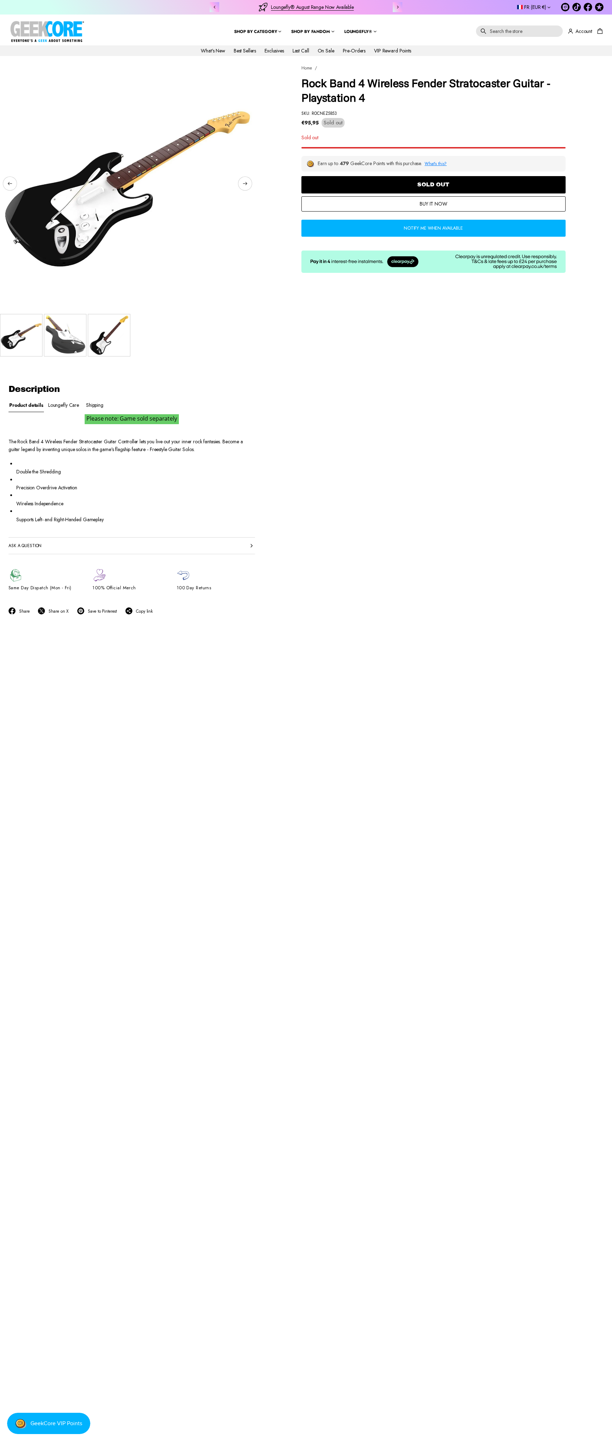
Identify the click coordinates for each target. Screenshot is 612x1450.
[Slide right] (245, 183)
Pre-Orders (354, 50)
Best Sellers (245, 50)
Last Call (301, 50)
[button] (519, 31)
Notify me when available (433, 228)
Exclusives (274, 50)
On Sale (326, 50)
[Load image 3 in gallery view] (109, 335)
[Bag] (599, 31)
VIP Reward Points (392, 50)
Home (306, 68)
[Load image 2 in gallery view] (65, 335)
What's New (213, 50)
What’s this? (436, 164)
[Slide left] (10, 183)
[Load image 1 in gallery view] (21, 335)
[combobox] (519, 31)
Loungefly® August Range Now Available (312, 7)
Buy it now (433, 203)
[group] (26, 405)
